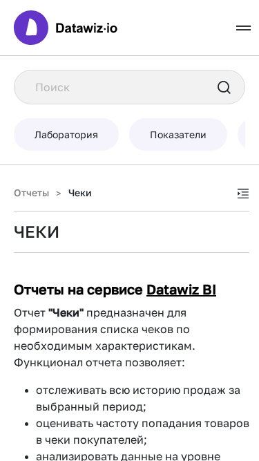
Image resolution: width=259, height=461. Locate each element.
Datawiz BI (181, 289)
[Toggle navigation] (243, 28)
